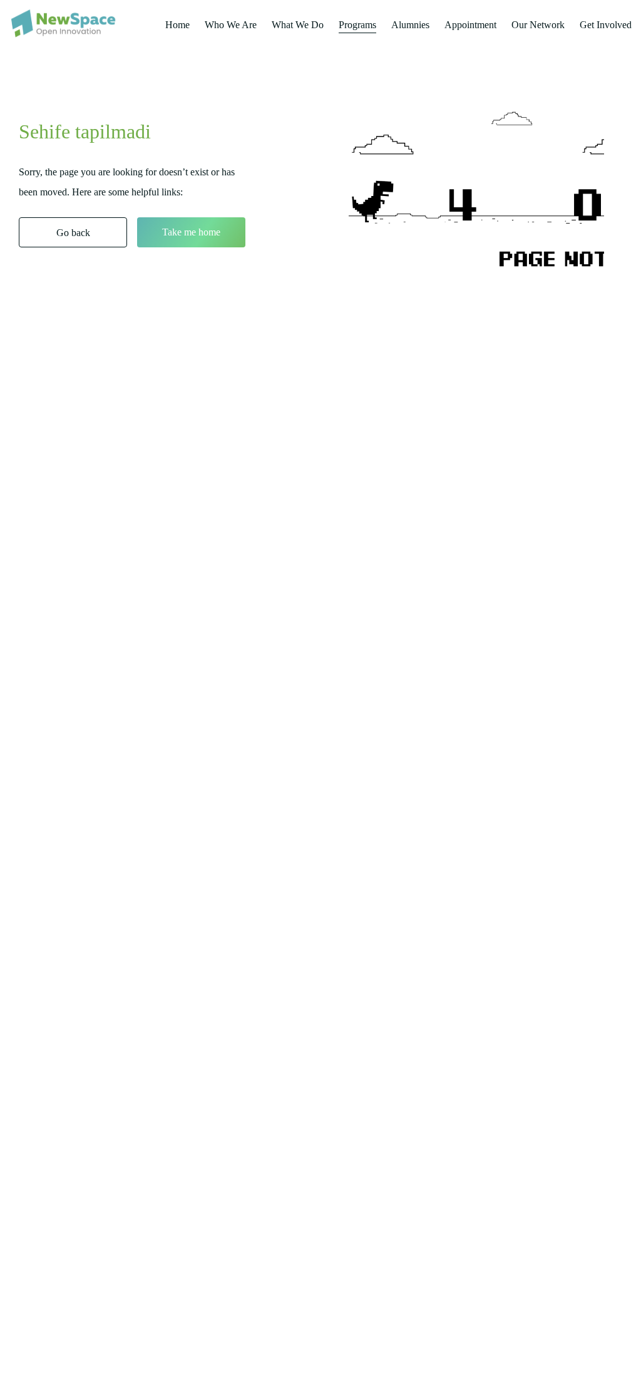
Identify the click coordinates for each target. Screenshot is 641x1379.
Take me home (191, 232)
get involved (606, 24)
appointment (470, 24)
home (177, 24)
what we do (298, 24)
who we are (231, 24)
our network (538, 24)
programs (357, 24)
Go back (73, 232)
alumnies (410, 24)
